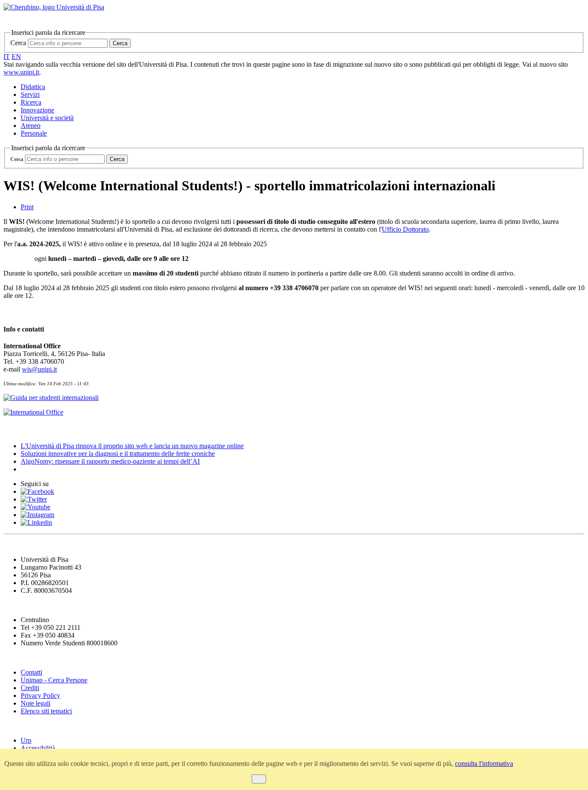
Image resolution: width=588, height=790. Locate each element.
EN (16, 56)
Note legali (35, 703)
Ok (259, 779)
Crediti (30, 687)
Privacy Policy (40, 695)
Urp (26, 740)
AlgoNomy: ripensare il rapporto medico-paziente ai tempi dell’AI (110, 461)
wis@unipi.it (39, 369)
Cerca (18, 42)
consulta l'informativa (484, 763)
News (12, 429)
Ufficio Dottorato (405, 229)
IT (6, 56)
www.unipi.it (21, 72)
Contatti (31, 672)
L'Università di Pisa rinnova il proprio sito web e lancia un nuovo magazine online (132, 445)
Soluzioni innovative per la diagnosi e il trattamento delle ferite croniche (118, 453)
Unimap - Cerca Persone (54, 680)
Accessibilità (38, 748)
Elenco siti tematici (46, 711)
